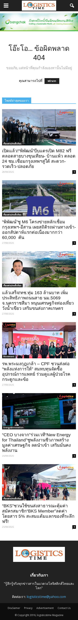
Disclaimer (14, 608)
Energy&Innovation (13, 427)
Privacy (28, 608)
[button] (72, 5)
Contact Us (64, 608)
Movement (8, 356)
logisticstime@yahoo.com (46, 596)
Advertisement (45, 608)
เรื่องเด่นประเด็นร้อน (12, 143)
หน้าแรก (52, 81)
